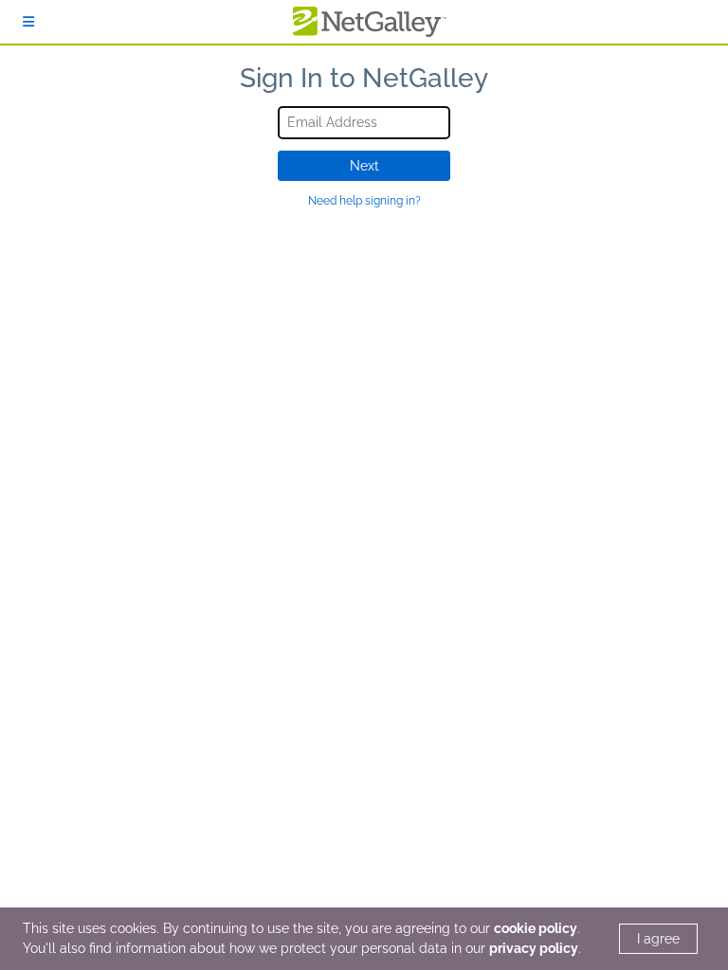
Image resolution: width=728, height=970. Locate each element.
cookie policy (535, 928)
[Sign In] (28, 21)
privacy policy (533, 948)
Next (364, 165)
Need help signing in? (364, 200)
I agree (658, 938)
